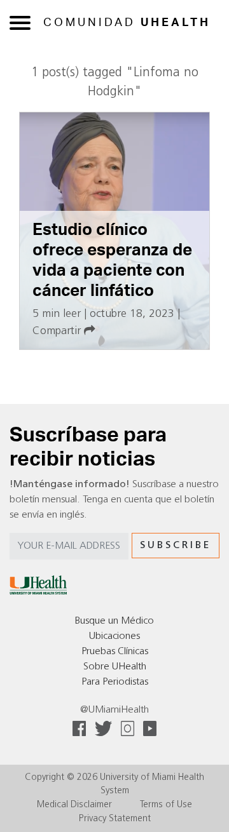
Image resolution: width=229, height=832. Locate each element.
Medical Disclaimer (74, 805)
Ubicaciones (114, 636)
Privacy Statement (115, 819)
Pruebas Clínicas (114, 652)
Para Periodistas (114, 682)
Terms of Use (166, 805)
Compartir (58, 331)
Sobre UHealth (114, 667)
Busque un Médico (114, 621)
